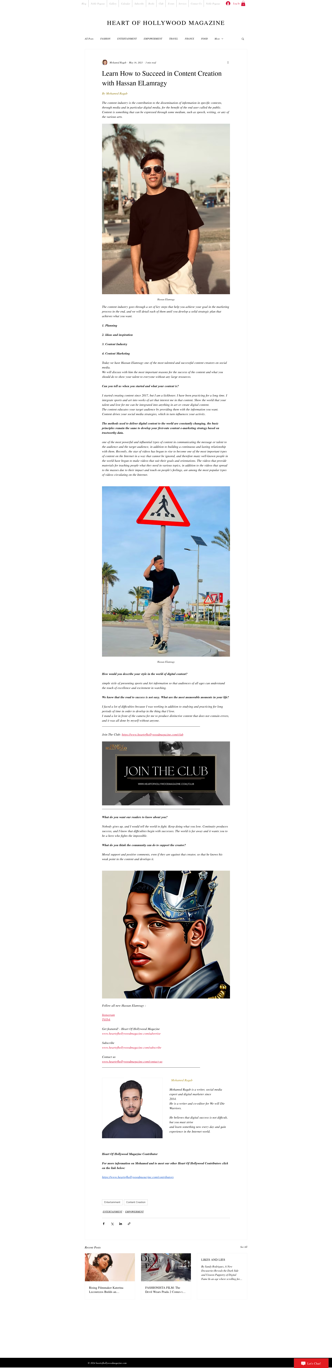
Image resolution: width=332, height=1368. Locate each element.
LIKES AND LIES (213, 1259)
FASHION (105, 38)
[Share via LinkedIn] (120, 1223)
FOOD (204, 38)
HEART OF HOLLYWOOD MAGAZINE (166, 22)
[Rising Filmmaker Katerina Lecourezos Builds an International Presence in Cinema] (110, 1267)
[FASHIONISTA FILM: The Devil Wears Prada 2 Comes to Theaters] (166, 1267)
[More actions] (228, 62)
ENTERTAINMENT (127, 38)
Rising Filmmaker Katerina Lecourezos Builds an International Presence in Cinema (106, 1289)
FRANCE (189, 38)
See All (243, 1246)
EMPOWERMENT (153, 38)
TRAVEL (173, 38)
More (217, 38)
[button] (243, 3)
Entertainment (112, 1202)
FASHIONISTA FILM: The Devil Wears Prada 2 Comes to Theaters (164, 1289)
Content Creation (135, 1202)
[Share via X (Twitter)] (112, 1223)
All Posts (89, 38)
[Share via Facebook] (103, 1223)
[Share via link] (129, 1223)
